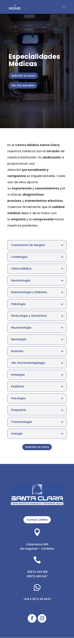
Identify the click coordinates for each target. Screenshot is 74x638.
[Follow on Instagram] (42, 618)
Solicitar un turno (23, 76)
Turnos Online (37, 519)
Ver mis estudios (23, 85)
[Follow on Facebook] (32, 618)
